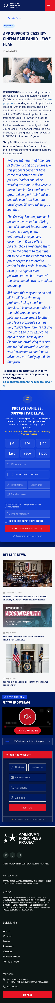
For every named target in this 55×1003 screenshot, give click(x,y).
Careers (7, 951)
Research (8, 946)
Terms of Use (11, 961)
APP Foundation (10, 875)
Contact (7, 936)
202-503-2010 (12, 987)
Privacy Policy (11, 956)
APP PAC (7, 892)
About (6, 931)
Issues (6, 941)
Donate (27, 995)
